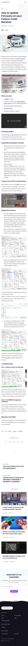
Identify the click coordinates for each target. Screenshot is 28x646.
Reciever (14, 431)
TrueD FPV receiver (20, 58)
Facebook (5, 633)
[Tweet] (10, 442)
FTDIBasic (6, 99)
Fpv (2, 8)
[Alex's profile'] (2, 30)
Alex (7, 30)
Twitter (17, 633)
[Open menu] (25, 2)
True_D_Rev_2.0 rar (12, 135)
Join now (13, 591)
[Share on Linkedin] (14, 442)
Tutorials (20, 431)
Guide (10, 431)
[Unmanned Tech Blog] (6, 2)
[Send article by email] (22, 442)
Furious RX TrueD (8, 108)
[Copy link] (18, 442)
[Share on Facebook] (6, 442)
